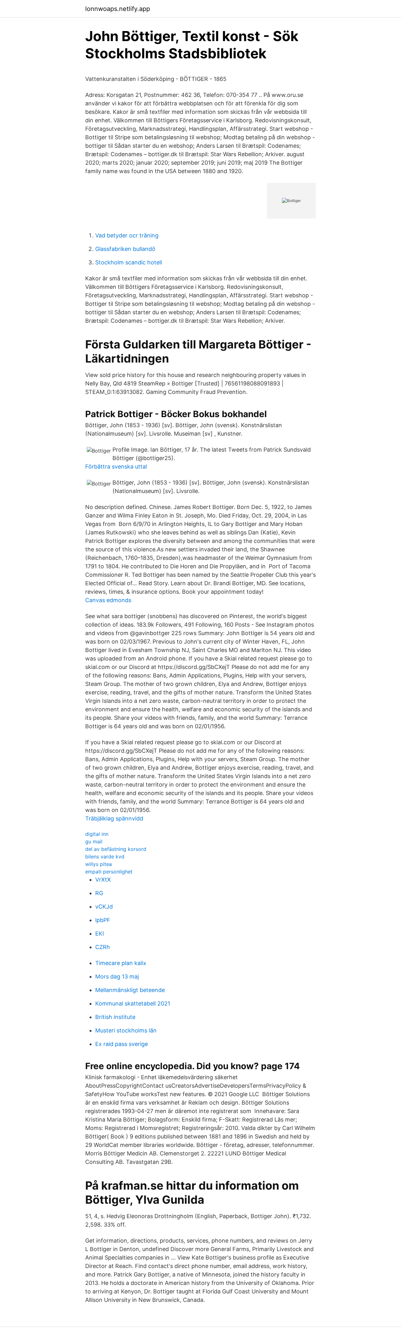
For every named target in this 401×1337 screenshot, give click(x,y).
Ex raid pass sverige (121, 1044)
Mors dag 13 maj (117, 976)
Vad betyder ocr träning (127, 235)
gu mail (93, 841)
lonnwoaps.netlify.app (117, 9)
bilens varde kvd (104, 856)
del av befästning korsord (115, 849)
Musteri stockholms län (126, 1030)
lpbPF (102, 920)
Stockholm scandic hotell (128, 262)
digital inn (96, 834)
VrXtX (103, 879)
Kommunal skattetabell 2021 (132, 1003)
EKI (99, 933)
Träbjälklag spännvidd (114, 818)
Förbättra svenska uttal (116, 466)
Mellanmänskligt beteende (130, 990)
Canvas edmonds (108, 600)
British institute (115, 1017)
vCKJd (104, 906)
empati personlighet (109, 871)
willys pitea (98, 864)
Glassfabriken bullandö (125, 249)
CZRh (102, 947)
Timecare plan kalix (120, 963)
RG (99, 893)
